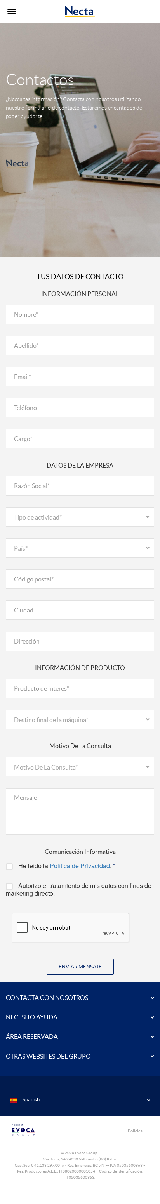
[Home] (80, 11)
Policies (135, 1131)
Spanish (30, 1100)
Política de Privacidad (80, 865)
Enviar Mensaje (80, 967)
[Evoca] (43, 1130)
